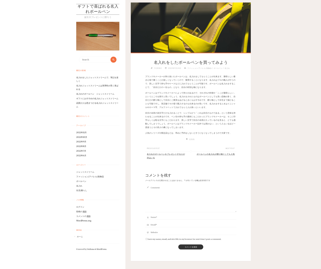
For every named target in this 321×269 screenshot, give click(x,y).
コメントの (83, 216)
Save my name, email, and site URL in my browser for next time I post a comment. (184, 239)
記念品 (192, 139)
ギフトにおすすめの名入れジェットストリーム (97, 98)
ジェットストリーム (85, 172)
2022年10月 (81, 137)
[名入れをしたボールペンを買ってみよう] (191, 43)
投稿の (81, 211)
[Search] (113, 60)
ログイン (80, 207)
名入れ (79, 186)
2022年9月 (81, 141)
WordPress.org (83, 220)
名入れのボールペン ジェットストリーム (95, 94)
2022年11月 (81, 132)
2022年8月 (81, 146)
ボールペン (81, 181)
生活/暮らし (81, 190)
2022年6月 (81, 155)
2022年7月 (81, 151)
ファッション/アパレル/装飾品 (90, 176)
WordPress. (102, 249)
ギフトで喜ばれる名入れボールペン (97, 9)
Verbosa (90, 249)
